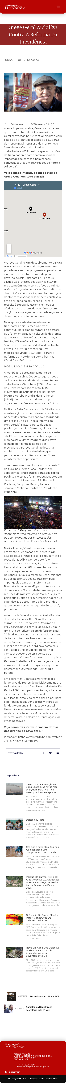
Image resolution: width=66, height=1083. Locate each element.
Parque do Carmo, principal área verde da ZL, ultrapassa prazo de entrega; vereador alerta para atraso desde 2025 (42, 882)
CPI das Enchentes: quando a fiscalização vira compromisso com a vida (42, 850)
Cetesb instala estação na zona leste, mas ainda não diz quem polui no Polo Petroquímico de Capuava (42, 788)
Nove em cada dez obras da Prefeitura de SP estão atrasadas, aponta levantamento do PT (42, 951)
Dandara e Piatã (35, 819)
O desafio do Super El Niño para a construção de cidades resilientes (42, 918)
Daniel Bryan (53, 1079)
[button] (58, 7)
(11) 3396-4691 (28, 1064)
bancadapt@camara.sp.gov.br (33, 1066)
